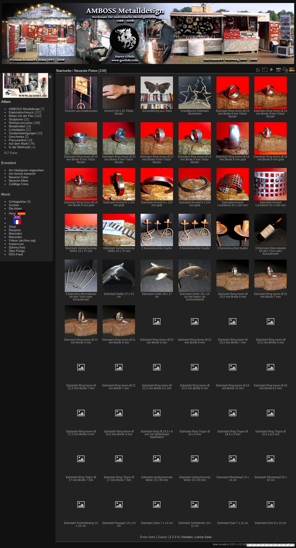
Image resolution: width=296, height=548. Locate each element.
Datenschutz (17, 247)
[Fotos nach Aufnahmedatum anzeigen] (285, 70)
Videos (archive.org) (22, 240)
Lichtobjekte (17, 130)
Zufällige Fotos (19, 184)
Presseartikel (17, 140)
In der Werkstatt (19, 147)
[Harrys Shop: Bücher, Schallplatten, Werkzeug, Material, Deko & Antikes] (25, 96)
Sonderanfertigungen (22, 133)
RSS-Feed (16, 254)
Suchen (14, 205)
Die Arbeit (15, 208)
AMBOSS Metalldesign (24, 109)
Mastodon (15, 233)
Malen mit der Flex (21, 116)
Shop (12, 226)
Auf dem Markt (19, 143)
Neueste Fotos (18, 177)
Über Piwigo (17, 251)
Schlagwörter (17, 201)
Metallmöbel (17, 126)
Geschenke (16, 136)
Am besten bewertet (22, 173)
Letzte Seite (203, 537)
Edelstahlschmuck (21, 112)
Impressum (16, 244)
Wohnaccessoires (21, 123)
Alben (6, 102)
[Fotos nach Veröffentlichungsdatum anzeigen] (278, 70)
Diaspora (15, 230)
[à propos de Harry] (15, 223)
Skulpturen (16, 119)
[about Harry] (15, 218)
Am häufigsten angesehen (26, 170)
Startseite (63, 71)
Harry (13, 213)
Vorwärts (187, 537)
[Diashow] (271, 70)
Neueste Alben (18, 180)
